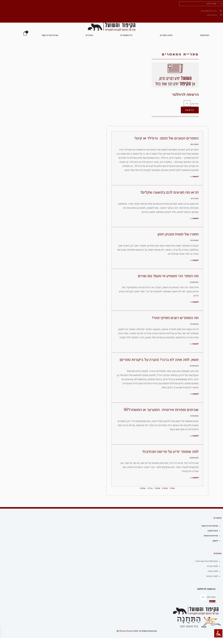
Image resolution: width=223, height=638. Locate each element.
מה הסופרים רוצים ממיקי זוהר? (175, 318)
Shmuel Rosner (126, 631)
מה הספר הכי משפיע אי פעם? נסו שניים (168, 276)
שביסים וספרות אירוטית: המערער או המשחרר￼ (161, 410)
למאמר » (194, 177)
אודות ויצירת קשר (49, 35)
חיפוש (219, 4)
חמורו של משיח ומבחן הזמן (178, 234)
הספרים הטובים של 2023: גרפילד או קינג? (166, 138)
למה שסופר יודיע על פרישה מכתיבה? (170, 452)
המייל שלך (195, 104)
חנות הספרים (166, 35)
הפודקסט (204, 35)
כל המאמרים (126, 35)
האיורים (89, 35)
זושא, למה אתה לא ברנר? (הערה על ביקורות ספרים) (159, 360)
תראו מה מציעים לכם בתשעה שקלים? (169, 193)
